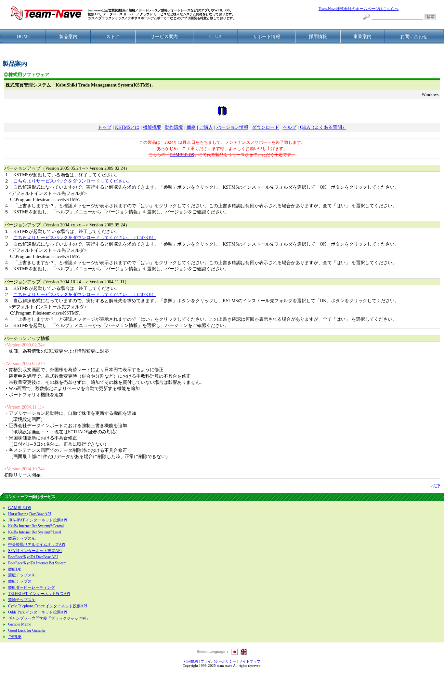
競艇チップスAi (21, 575)
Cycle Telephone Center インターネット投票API (47, 606)
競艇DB (14, 569)
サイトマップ (249, 661)
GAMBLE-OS (182, 154)
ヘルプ (289, 127)
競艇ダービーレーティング (31, 588)
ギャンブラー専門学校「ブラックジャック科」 (49, 618)
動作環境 (174, 127)
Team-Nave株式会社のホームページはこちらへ (358, 9)
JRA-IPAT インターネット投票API (37, 520)
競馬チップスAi (21, 538)
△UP (435, 486)
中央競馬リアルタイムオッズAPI (36, 545)
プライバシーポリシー (218, 661)
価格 (191, 127)
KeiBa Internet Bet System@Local (34, 532)
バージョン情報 (232, 127)
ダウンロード (265, 127)
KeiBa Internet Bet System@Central (36, 526)
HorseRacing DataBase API (29, 514)
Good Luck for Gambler (27, 630)
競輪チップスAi (21, 600)
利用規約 (191, 661)
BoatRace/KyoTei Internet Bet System (37, 563)
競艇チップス (20, 581)
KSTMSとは (127, 127)
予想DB (14, 637)
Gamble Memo (19, 624)
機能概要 (152, 127)
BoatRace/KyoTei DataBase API (33, 557)
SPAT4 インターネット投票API (35, 551)
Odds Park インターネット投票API (37, 612)
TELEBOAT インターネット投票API (39, 594)
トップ (104, 127)
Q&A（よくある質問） (323, 127)
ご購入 (206, 127)
